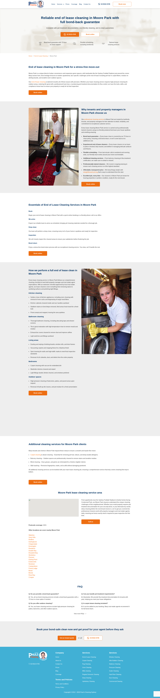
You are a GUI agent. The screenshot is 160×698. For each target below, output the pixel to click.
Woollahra (32, 555)
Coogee (31, 577)
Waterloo (31, 535)
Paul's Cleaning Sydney (88, 692)
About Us (58, 660)
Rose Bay (32, 575)
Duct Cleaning (113, 678)
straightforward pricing (90, 172)
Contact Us (87, 4)
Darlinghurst (33, 542)
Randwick (32, 548)
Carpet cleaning (35, 455)
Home (53, 4)
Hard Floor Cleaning (115, 674)
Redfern (31, 539)
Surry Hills (32, 537)
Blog (80, 4)
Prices (67, 4)
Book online (90, 34)
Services (59, 4)
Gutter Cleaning (114, 671)
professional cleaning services (94, 119)
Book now (122, 4)
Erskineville (32, 562)
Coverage (74, 4)
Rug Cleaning (86, 664)
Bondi (30, 570)
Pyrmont (31, 557)
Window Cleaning (114, 657)
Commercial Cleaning (115, 681)
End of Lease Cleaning (89, 657)
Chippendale (33, 544)
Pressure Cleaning (114, 667)
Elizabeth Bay (33, 553)
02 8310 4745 (105, 4)
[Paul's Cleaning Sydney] (36, 4)
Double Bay (32, 550)
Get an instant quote (67, 638)
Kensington (32, 546)
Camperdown (33, 566)
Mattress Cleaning (114, 664)
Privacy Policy (59, 687)
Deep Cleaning (86, 678)
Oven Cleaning (86, 667)
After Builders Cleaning (116, 660)
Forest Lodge (33, 568)
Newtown (32, 564)
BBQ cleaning (86, 671)
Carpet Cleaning (87, 660)
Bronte (31, 573)
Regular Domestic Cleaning (90, 674)
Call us (90, 522)
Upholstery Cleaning (88, 681)
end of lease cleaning (38, 82)
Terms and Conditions (62, 684)
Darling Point (33, 559)
